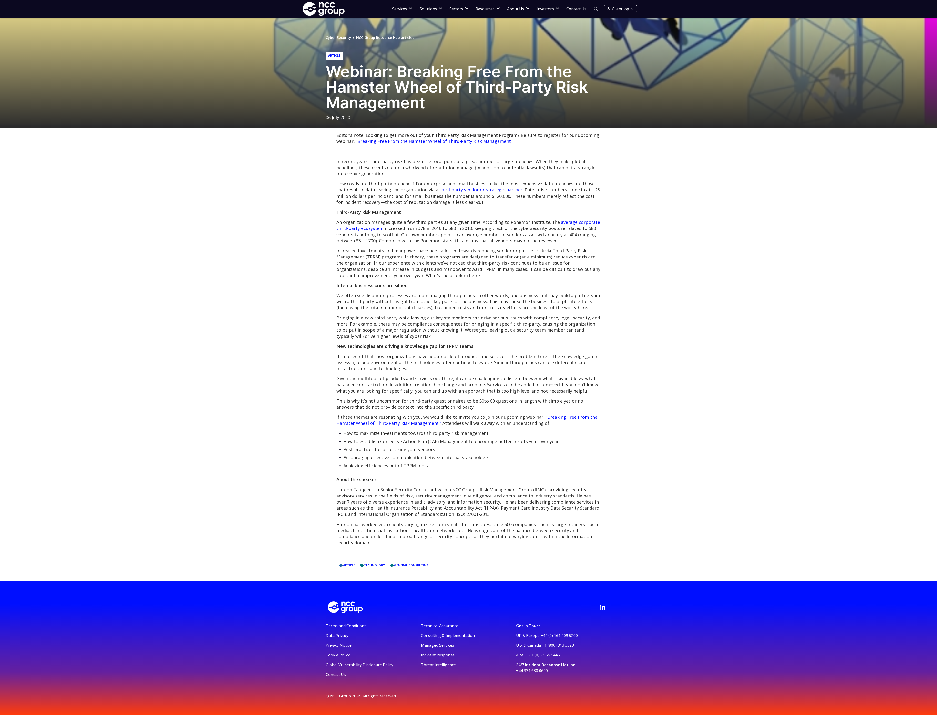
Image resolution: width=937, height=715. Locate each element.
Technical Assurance (439, 625)
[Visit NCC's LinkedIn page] (602, 607)
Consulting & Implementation (448, 635)
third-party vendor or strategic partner (480, 190)
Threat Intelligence (438, 664)
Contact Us (576, 8)
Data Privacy (337, 635)
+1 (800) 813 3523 (558, 645)
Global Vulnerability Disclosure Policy (359, 664)
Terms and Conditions (346, 625)
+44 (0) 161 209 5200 (559, 635)
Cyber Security (338, 37)
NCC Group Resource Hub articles (385, 37)
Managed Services (437, 645)
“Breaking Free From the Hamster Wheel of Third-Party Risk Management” (434, 141)
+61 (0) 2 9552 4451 (544, 655)
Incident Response (438, 655)
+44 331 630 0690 (532, 670)
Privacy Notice (339, 645)
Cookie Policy (338, 655)
